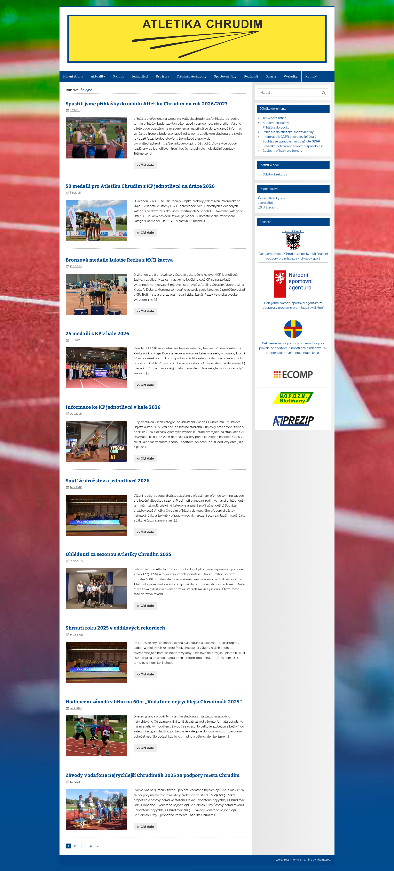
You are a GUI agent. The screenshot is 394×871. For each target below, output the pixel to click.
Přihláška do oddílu (276, 127)
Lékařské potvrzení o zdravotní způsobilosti (293, 146)
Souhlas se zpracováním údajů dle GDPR (291, 141)
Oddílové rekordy (275, 174)
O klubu (118, 76)
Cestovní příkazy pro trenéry (282, 151)
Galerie (271, 76)
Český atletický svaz (272, 198)
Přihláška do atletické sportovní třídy (288, 132)
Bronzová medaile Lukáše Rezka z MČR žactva (119, 259)
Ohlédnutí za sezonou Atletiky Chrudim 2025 (118, 554)
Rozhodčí (251, 76)
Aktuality (98, 76)
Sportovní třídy (225, 76)
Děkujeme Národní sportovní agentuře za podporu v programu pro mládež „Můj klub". (293, 305)
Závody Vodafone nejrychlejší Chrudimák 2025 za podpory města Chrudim (153, 775)
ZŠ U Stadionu (268, 207)
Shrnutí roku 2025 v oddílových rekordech (115, 627)
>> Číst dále (145, 165)
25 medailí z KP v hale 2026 (97, 333)
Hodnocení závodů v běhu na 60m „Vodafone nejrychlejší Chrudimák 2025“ (154, 701)
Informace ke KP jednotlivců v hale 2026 (113, 407)
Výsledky (291, 76)
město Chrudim (293, 231)
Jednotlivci (140, 76)
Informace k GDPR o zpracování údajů (289, 137)
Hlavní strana (73, 76)
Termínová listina (274, 118)
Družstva (162, 76)
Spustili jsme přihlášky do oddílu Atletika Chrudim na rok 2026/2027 (146, 103)
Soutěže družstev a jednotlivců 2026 (107, 480)
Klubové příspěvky (276, 123)
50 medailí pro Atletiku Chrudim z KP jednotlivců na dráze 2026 (140, 186)
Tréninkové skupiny (191, 76)
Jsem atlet (265, 203)
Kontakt (311, 76)
